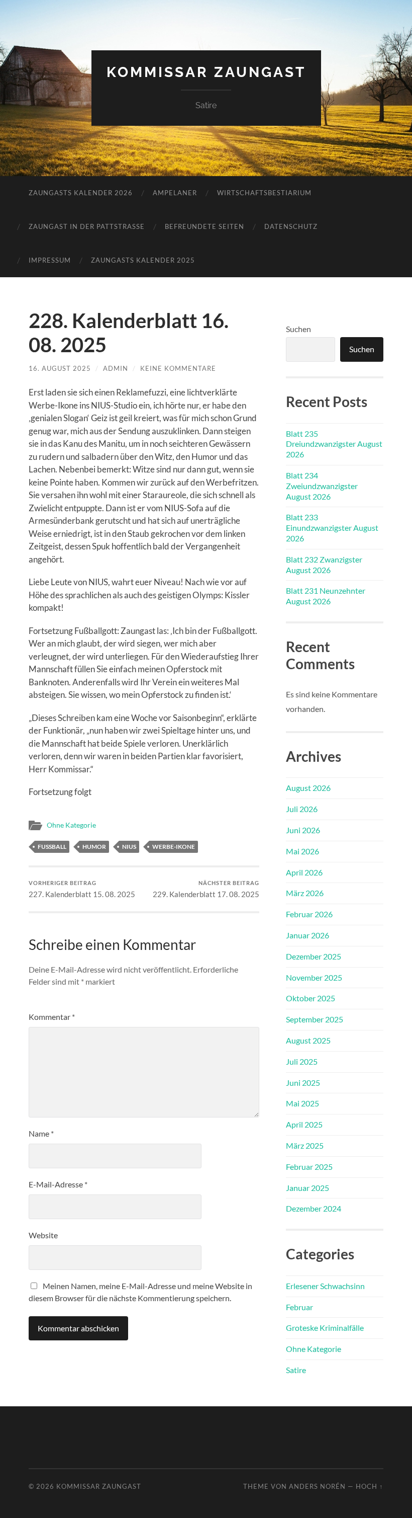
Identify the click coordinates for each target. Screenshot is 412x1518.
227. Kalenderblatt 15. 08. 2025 (82, 889)
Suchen (298, 329)
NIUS (129, 846)
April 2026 (304, 872)
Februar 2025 (309, 1166)
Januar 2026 (307, 935)
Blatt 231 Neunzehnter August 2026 (325, 596)
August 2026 (308, 787)
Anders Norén (317, 1486)
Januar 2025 (307, 1187)
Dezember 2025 (313, 956)
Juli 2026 (302, 809)
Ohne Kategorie (71, 825)
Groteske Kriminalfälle (325, 1327)
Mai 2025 (302, 1103)
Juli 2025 (302, 1061)
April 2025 (304, 1124)
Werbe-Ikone (173, 846)
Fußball (52, 846)
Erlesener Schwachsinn (325, 1286)
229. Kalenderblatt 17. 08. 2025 (206, 889)
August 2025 (308, 1040)
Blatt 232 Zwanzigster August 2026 (324, 564)
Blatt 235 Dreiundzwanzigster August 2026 (334, 444)
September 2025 (314, 1019)
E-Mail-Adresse (58, 1184)
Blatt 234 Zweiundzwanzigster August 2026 (322, 485)
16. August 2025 (60, 368)
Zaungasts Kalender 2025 (143, 260)
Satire (296, 1370)
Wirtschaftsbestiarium (264, 193)
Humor (94, 846)
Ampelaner (175, 193)
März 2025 (305, 1145)
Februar (299, 1307)
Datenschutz (291, 226)
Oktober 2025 (310, 998)
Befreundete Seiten (204, 226)
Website (43, 1235)
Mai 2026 (302, 851)
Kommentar (52, 1016)
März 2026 (305, 893)
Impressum (50, 260)
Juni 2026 (303, 830)
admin (115, 368)
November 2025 (314, 977)
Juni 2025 (303, 1082)
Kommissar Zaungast (206, 72)
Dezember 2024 (313, 1208)
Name (41, 1133)
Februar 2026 (309, 914)
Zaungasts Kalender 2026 (81, 193)
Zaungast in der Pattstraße (87, 226)
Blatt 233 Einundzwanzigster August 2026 (332, 527)
